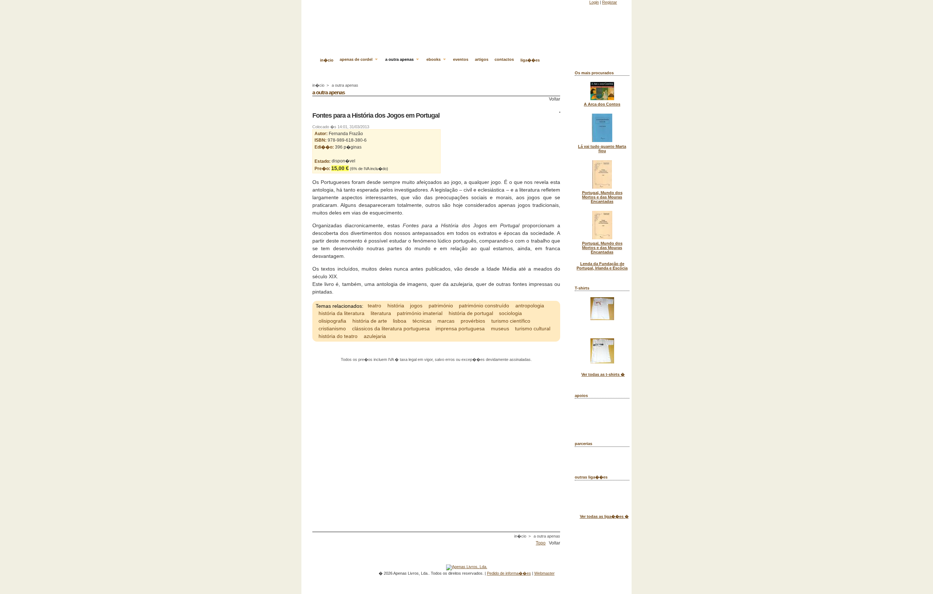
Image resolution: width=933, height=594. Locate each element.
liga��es (530, 60)
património (441, 305)
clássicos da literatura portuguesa (391, 328)
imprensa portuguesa (460, 328)
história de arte (369, 321)
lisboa (399, 321)
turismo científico (510, 321)
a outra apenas (400, 59)
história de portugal (471, 313)
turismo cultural (532, 328)
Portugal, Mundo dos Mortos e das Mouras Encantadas (602, 197)
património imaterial (419, 313)
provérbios (473, 321)
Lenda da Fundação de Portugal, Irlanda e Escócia (602, 265)
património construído (484, 305)
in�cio (326, 60)
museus (500, 328)
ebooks (434, 59)
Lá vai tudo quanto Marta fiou (602, 148)
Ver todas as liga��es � (604, 516)
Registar (609, 2)
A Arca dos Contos (602, 104)
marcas (445, 321)
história (395, 305)
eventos (460, 59)
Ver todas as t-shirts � (603, 374)
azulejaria (375, 336)
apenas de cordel (357, 59)
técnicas (422, 321)
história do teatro (338, 336)
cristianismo (332, 328)
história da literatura (341, 313)
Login (594, 2)
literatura (381, 313)
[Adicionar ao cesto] (389, 168)
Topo (541, 543)
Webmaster (544, 573)
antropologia (529, 305)
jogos (416, 305)
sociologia (510, 313)
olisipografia (332, 321)
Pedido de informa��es (509, 573)
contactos (504, 59)
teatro (374, 305)
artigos (481, 59)
